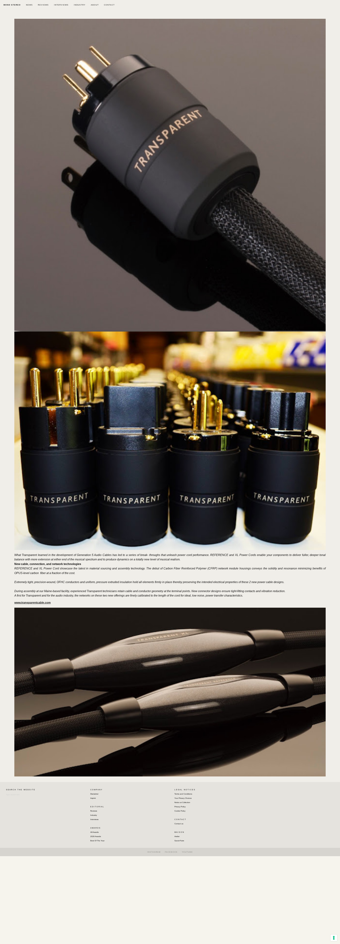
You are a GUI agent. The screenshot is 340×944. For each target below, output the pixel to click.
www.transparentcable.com (32, 602)
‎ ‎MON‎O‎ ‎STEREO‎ (12, 5)
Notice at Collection (182, 802)
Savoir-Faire (179, 841)
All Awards (94, 832)
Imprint (93, 798)
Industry (93, 815)
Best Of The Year (97, 841)
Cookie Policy (179, 811)
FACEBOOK (171, 852)
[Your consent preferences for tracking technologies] (333, 937)
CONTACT (109, 5)
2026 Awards (95, 836)
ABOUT (95, 5)
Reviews (93, 811)
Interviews (94, 819)
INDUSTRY (80, 5)
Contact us (178, 824)
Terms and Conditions (183, 794)
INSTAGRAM (154, 852)
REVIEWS (43, 5)
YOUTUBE (187, 852)
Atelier (177, 836)
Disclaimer (94, 794)
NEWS (29, 5)
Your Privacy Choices (183, 798)
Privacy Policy (180, 807)
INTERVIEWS (61, 5)
